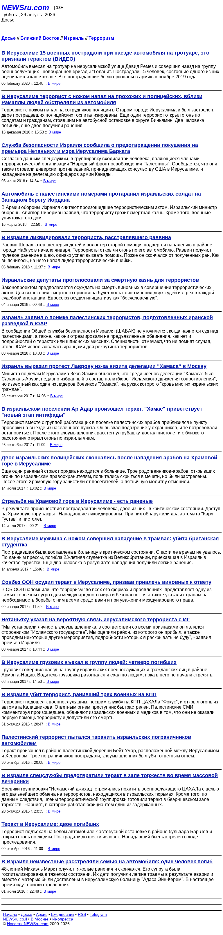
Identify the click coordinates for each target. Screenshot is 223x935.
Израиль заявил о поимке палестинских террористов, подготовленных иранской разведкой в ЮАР (107, 320)
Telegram (98, 914)
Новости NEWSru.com (27, 923)
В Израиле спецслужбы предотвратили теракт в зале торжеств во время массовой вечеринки (109, 778)
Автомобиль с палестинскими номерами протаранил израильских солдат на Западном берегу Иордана (101, 197)
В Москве (39, 919)
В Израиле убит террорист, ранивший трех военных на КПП (79, 694)
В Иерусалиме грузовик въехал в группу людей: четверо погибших (89, 662)
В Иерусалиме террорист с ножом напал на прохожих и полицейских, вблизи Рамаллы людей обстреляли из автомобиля (101, 99)
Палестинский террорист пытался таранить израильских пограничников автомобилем (96, 740)
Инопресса (62, 919)
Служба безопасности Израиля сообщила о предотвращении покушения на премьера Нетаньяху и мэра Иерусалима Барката (99, 148)
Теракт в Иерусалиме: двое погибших (50, 824)
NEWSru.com (25, 7)
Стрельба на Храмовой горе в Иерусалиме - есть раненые (77, 501)
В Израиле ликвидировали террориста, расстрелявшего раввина (86, 237)
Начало (10, 914)
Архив (41, 914)
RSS (82, 914)
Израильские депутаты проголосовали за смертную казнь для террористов (100, 280)
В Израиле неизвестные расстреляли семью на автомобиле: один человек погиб (107, 861)
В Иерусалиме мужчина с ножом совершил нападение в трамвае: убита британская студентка (110, 542)
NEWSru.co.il (15, 919)
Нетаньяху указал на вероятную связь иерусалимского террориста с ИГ (95, 619)
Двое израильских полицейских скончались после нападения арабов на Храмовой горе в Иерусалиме (109, 461)
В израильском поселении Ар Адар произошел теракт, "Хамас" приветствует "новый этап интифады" (101, 412)
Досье (26, 914)
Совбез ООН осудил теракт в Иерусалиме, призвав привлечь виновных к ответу (106, 582)
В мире (54, 83)
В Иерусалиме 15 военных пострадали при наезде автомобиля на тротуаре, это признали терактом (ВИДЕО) (105, 56)
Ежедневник (62, 914)
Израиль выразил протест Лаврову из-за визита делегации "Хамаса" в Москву (103, 366)
